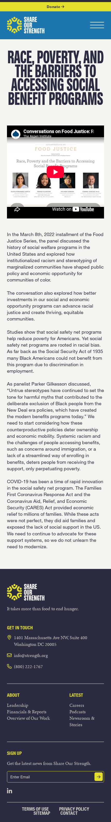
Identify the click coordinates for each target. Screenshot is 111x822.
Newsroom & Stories (81, 721)
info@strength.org (31, 655)
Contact (69, 813)
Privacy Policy (74, 809)
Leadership (17, 705)
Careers (76, 705)
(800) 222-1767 (28, 666)
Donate (53, 6)
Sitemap (42, 813)
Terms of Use (35, 809)
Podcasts (77, 711)
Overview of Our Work (28, 718)
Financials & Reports (26, 711)
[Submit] (98, 776)
